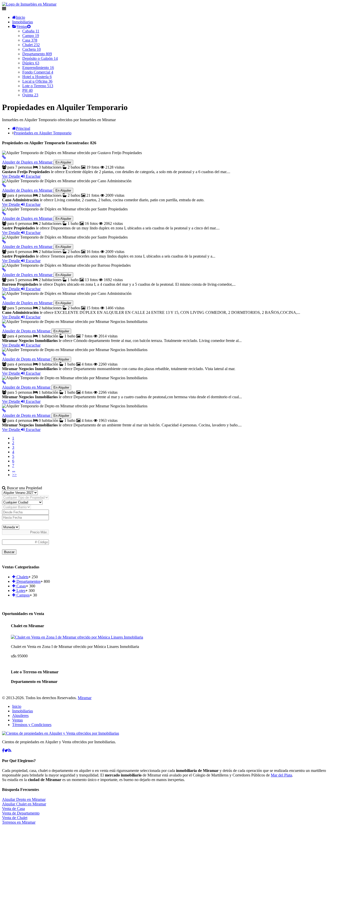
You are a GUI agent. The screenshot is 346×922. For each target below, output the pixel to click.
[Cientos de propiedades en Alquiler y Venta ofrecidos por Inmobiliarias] (29, 4)
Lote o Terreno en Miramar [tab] (35, 672)
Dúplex (30, 63)
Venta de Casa (13, 808)
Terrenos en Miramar (18, 822)
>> (14, 475)
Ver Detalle (11, 176)
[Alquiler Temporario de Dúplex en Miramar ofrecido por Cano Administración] (4, 185)
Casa (29, 40)
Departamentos (28, 581)
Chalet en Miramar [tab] (27, 626)
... (13, 470)
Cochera (31, 49)
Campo (30, 35)
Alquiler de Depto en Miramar (35, 331)
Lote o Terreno (37, 86)
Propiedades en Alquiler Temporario (42, 133)
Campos (22, 595)
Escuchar (33, 176)
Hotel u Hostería (37, 77)
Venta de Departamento (21, 813)
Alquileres (20, 715)
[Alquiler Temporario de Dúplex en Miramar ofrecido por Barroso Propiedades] (4, 270)
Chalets (21, 577)
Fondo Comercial (37, 72)
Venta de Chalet (14, 818)
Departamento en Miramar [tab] (34, 681)
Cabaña (30, 31)
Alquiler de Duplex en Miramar (36, 162)
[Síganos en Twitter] (6, 750)
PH (27, 90)
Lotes (20, 590)
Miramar (84, 698)
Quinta (30, 95)
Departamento (37, 54)
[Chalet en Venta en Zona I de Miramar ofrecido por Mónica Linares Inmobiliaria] (77, 637)
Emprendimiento (38, 67)
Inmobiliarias (22, 22)
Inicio (20, 17)
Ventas (21, 26)
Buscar (9, 552)
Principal (23, 128)
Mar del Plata (281, 775)
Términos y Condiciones (31, 724)
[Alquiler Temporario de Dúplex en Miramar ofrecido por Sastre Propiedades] (4, 213)
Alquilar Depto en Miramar (24, 799)
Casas (20, 586)
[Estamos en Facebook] (3, 750)
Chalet (31, 45)
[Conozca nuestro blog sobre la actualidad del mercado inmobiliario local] (9, 750)
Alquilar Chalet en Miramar (24, 804)
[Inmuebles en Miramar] (60, 733)
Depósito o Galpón (40, 58)
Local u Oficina (37, 81)
